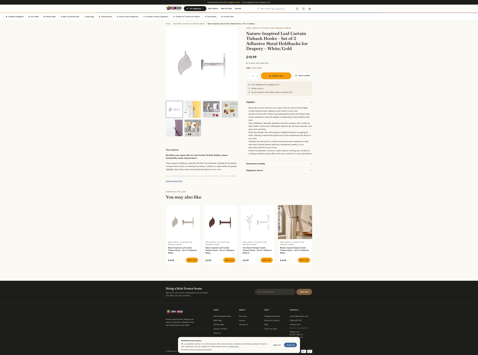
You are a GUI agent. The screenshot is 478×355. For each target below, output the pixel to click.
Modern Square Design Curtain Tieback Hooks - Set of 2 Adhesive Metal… (294, 250)
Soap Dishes (211, 17)
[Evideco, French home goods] (174, 8)
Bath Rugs (90, 17)
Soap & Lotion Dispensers (129, 17)
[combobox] (274, 8)
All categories (195, 8)
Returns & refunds (271, 320)
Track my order (270, 329)
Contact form (295, 324)
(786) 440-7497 (296, 320)
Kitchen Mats (51, 17)
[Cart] (309, 8)
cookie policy (234, 346)
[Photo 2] (192, 109)
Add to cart (277, 76)
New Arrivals (226, 8)
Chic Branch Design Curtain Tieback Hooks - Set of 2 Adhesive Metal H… (257, 250)
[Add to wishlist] (197, 208)
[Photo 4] (229, 109)
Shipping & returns (254, 170)
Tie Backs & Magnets (16, 17)
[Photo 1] (174, 109)
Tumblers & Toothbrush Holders (187, 17)
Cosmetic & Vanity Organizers (157, 17)
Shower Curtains (220, 329)
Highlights (250, 102)
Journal (238, 8)
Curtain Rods (228, 17)
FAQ (266, 324)
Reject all (277, 345)
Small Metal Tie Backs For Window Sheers (189, 24)
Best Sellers (213, 8)
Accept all (290, 345)
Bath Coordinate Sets (71, 17)
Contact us (243, 324)
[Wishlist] (303, 8)
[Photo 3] (211, 109)
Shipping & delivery (272, 316)
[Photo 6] (192, 127)
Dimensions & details (255, 163)
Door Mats (35, 17)
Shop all (217, 333)
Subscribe (304, 292)
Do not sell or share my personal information (196, 350)
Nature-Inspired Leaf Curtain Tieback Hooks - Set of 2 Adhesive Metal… (182, 250)
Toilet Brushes (106, 17)
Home (168, 24)
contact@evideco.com (299, 316)
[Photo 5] (174, 127)
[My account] (297, 8)
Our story (243, 316)
